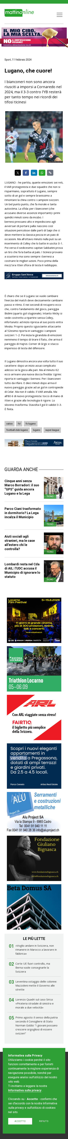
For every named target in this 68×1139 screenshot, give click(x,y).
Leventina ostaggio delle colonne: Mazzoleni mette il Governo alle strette (36, 985)
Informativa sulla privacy (24, 1090)
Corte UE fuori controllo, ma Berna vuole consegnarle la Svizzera (32, 967)
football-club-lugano (17, 430)
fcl (19, 423)
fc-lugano (31, 423)
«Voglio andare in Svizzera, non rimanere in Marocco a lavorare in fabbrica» (36, 949)
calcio (9, 423)
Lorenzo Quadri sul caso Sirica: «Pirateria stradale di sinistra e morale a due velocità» (34, 1003)
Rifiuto (44, 1121)
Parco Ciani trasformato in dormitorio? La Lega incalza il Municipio (23, 513)
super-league (52, 430)
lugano (36, 430)
